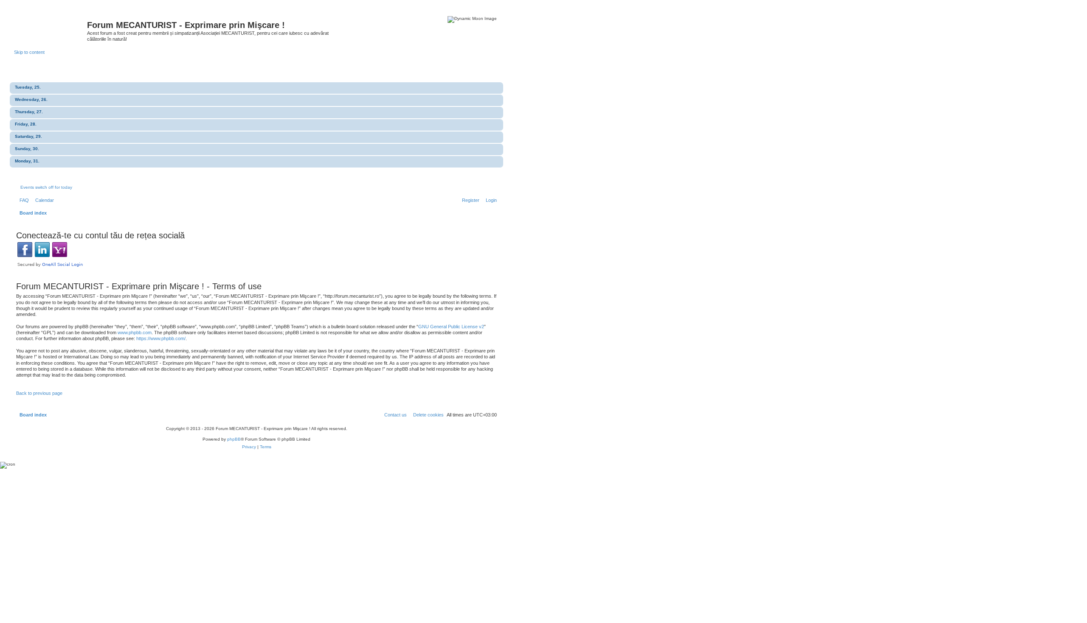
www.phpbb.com (135, 332)
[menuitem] (22, 200)
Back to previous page (39, 393)
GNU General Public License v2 (451, 326)
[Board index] (50, 27)
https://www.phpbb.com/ (161, 338)
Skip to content (29, 52)
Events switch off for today (46, 187)
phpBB (234, 439)
